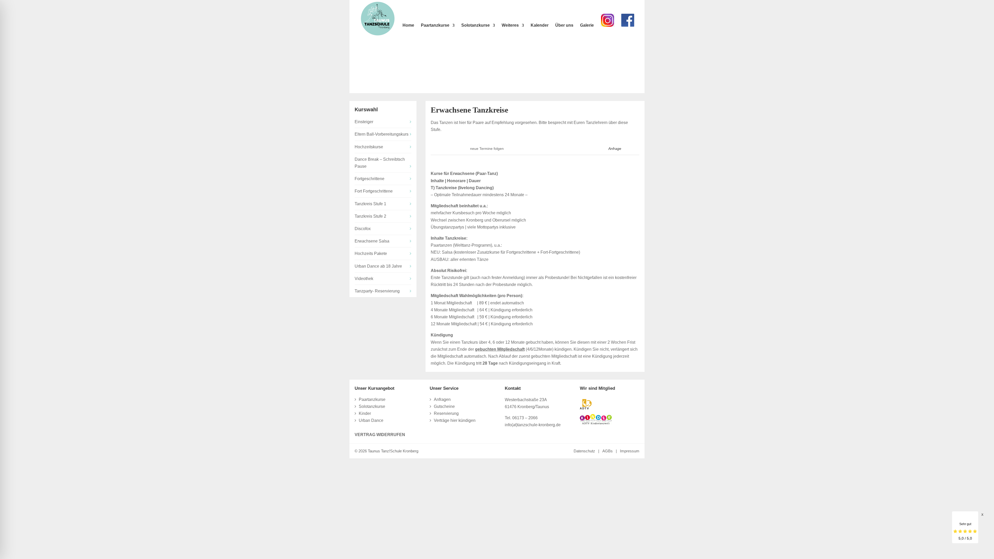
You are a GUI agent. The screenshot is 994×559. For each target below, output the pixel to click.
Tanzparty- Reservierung (377, 291)
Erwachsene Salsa (372, 241)
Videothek (364, 278)
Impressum (629, 451)
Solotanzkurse (475, 25)
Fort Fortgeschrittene (374, 191)
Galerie (587, 25)
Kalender (540, 25)
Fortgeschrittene (369, 178)
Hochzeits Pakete (371, 253)
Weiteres (510, 25)
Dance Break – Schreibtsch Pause (380, 162)
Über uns (564, 25)
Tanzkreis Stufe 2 (370, 216)
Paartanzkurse (435, 25)
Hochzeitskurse (369, 147)
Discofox (363, 228)
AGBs (607, 451)
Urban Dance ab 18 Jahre (378, 266)
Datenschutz (584, 451)
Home (408, 25)
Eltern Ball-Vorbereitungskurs (381, 134)
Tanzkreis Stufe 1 (370, 204)
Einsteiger (364, 122)
